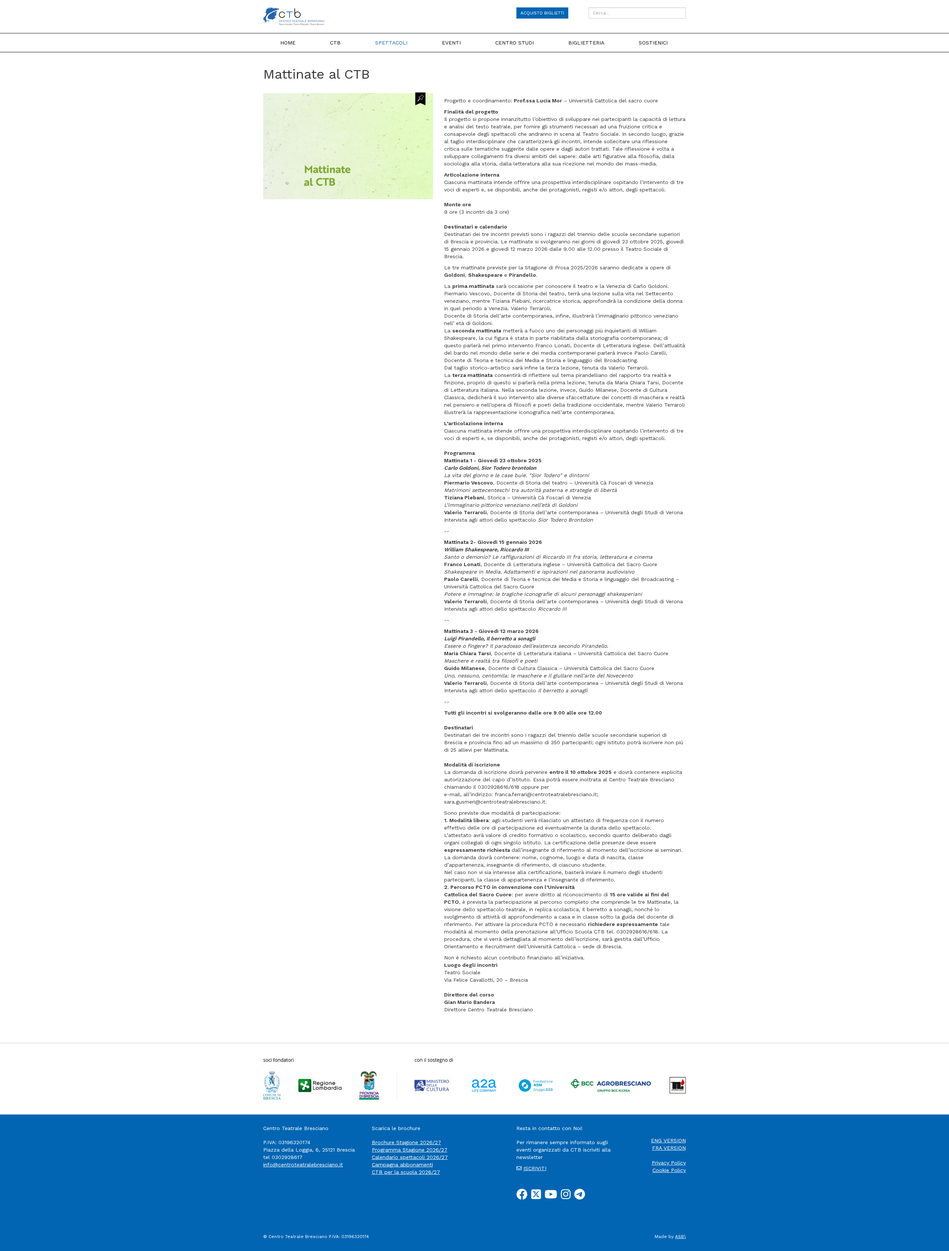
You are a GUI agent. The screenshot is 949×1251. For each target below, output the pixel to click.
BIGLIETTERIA (586, 43)
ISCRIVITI (534, 1168)
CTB (335, 43)
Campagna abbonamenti (402, 1165)
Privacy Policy (669, 1163)
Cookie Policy (669, 1170)
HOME (287, 43)
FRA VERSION (669, 1148)
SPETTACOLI (391, 43)
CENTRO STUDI (514, 43)
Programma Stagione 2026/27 (409, 1150)
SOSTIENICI (653, 43)
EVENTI (451, 43)
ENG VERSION (668, 1140)
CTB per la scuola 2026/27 (406, 1172)
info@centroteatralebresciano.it (303, 1165)
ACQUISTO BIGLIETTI (542, 13)
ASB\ (680, 1236)
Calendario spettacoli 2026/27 (410, 1157)
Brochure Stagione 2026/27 (406, 1142)
